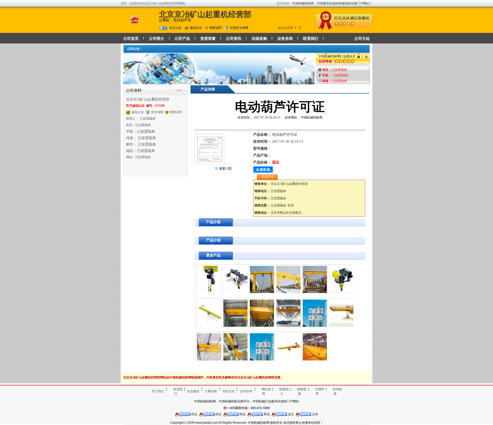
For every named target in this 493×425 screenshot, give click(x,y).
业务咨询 (285, 39)
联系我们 (310, 39)
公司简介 (156, 39)
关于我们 (158, 391)
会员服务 (193, 391)
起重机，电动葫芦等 (175, 20)
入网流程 (211, 391)
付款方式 (228, 391)
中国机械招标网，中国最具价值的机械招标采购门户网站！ (332, 3)
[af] (219, 82)
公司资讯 (233, 39)
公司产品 (182, 39)
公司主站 (362, 39)
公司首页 (131, 39)
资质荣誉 (208, 39)
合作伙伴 (246, 391)
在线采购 (259, 39)
